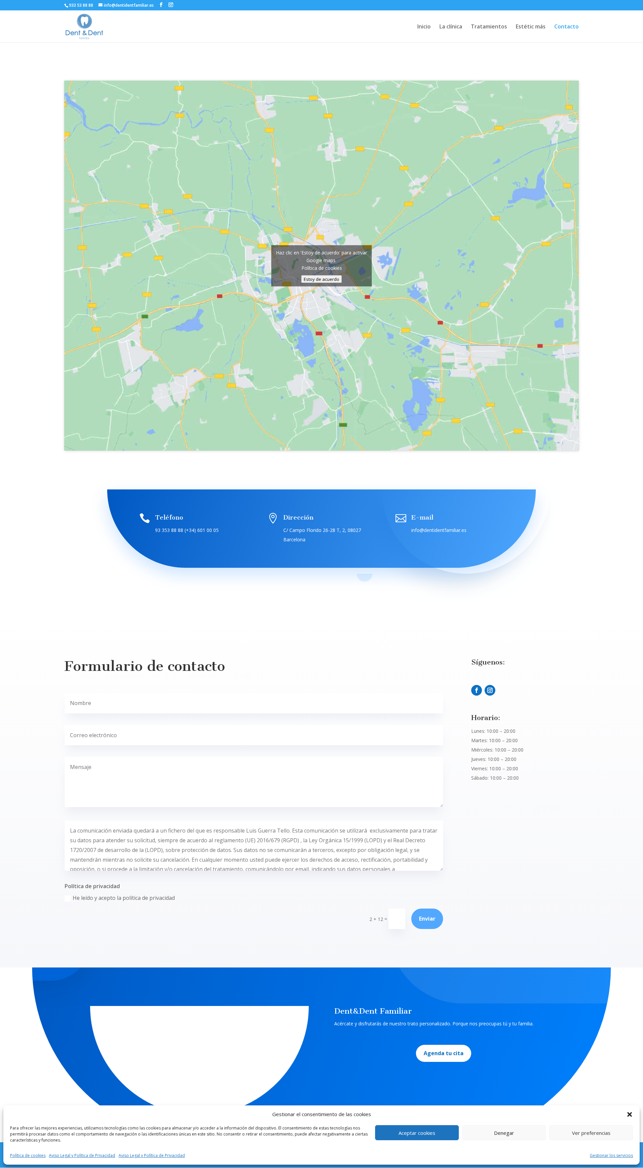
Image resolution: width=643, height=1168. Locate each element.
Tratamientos (489, 27)
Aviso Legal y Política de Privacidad (82, 1155)
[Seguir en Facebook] (476, 690)
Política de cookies (28, 1155)
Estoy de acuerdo (321, 279)
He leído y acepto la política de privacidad (124, 898)
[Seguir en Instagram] (490, 690)
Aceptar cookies (417, 1133)
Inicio (424, 27)
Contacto (566, 27)
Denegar (504, 1133)
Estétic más (531, 27)
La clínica (450, 27)
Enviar (427, 918)
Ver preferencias (591, 1133)
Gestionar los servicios (611, 1155)
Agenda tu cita (443, 1053)
